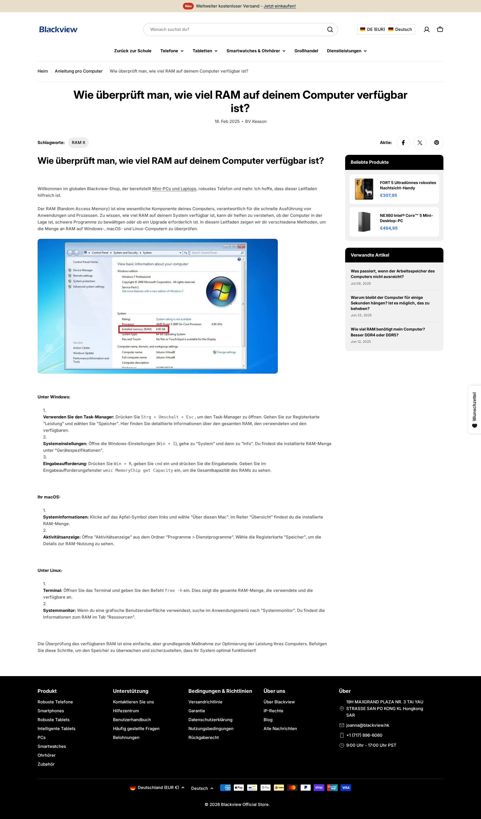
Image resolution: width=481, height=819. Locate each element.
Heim (43, 71)
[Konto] (426, 29)
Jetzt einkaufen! (280, 6)
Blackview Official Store (245, 804)
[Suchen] (330, 29)
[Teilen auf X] (420, 142)
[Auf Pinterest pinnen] (436, 142)
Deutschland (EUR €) (158, 787)
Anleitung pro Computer (79, 71)
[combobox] (240, 29)
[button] (386, 29)
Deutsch (199, 788)
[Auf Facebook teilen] (403, 142)
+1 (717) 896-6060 (364, 735)
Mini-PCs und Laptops (174, 188)
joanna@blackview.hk (367, 725)
